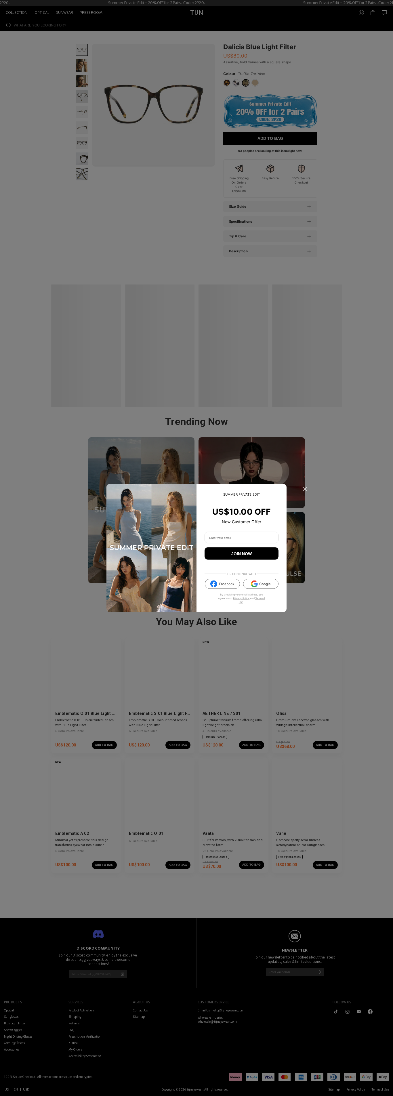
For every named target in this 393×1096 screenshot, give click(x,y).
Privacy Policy (241, 598)
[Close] (305, 489)
